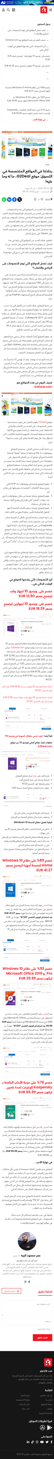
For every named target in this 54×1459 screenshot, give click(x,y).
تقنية (47, 164)
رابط (35, 775)
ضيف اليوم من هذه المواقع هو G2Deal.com (25, 39)
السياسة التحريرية (45, 1413)
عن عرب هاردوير (46, 1395)
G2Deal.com (43, 387)
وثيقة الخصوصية (23, 1399)
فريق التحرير (25, 1395)
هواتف (49, 1408)
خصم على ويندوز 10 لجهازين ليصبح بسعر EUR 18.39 (27, 65)
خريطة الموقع (46, 1404)
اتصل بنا (49, 1399)
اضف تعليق (42, 1337)
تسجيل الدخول (10, 1291)
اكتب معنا (26, 1408)
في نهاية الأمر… (39, 119)
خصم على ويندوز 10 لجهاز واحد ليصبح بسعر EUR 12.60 (30, 593)
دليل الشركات (24, 1404)
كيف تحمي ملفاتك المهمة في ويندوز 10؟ (24, 736)
